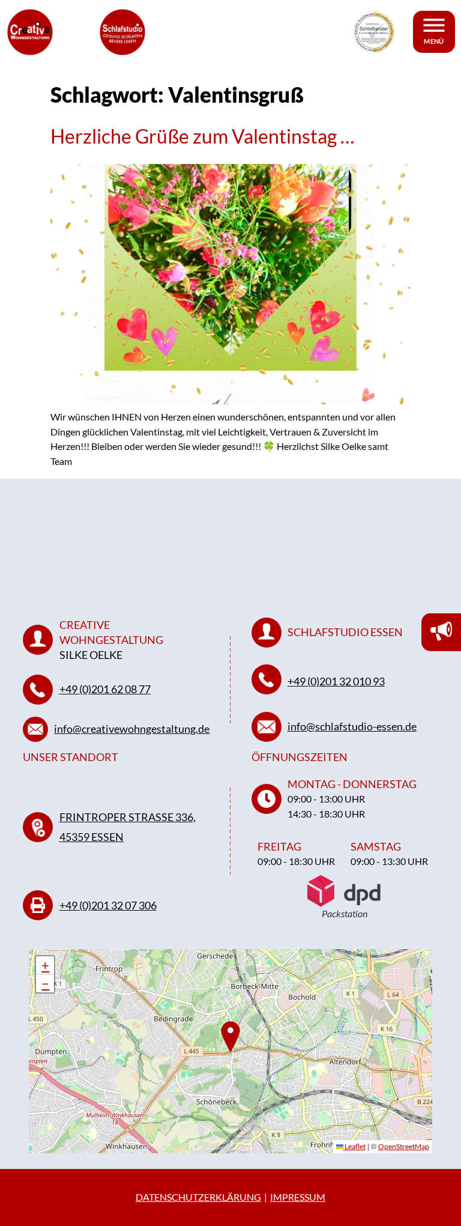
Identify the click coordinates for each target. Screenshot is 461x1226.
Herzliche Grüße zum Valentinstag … (202, 136)
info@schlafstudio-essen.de (352, 726)
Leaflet (354, 1146)
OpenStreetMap (403, 1146)
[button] (45, 965)
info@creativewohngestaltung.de (131, 728)
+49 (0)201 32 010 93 (336, 681)
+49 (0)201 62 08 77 (105, 689)
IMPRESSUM (297, 1197)
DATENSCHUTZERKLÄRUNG (198, 1197)
